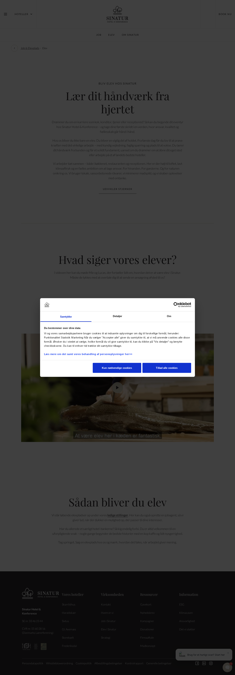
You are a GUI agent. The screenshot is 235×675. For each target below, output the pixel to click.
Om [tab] (169, 316)
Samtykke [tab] (66, 316)
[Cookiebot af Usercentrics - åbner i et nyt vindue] (176, 304)
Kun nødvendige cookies (117, 367)
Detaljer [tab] (117, 316)
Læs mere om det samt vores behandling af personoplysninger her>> (88, 354)
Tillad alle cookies (167, 367)
